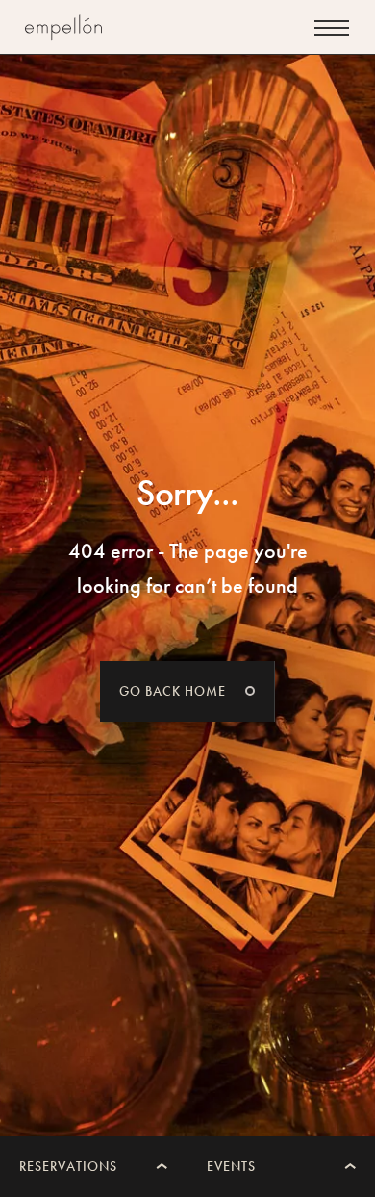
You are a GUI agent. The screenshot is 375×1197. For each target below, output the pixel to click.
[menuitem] (94, 1166)
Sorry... (188, 493)
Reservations (68, 1166)
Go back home (172, 691)
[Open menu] (331, 28)
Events (231, 1166)
